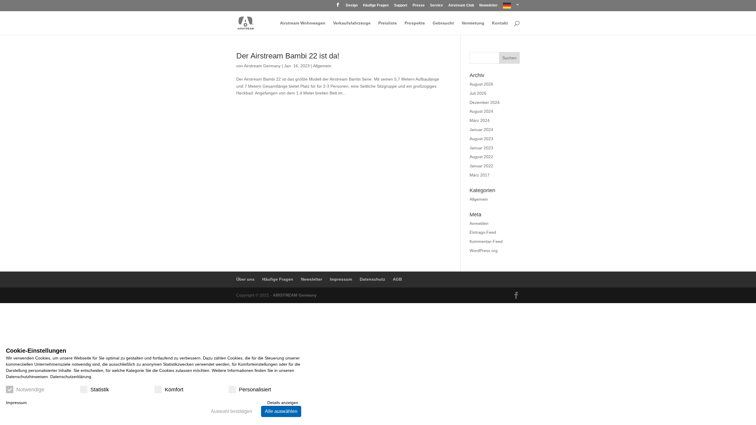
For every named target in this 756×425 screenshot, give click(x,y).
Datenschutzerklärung (70, 376)
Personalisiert (255, 390)
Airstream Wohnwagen (302, 23)
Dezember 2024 (485, 102)
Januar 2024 (481, 129)
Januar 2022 (481, 166)
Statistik (99, 390)
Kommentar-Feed (486, 241)
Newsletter (488, 5)
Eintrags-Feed (483, 232)
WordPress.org (484, 250)
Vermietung (473, 23)
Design (352, 5)
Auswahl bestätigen (231, 411)
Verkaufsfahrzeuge (352, 23)
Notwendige (30, 390)
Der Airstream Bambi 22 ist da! (287, 55)
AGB (397, 279)
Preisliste (387, 23)
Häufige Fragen (376, 5)
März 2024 (480, 120)
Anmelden (479, 223)
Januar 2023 (481, 148)
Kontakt (500, 23)
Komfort (174, 390)
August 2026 (481, 84)
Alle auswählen (281, 411)
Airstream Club (461, 5)
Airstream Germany (262, 65)
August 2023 (481, 138)
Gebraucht (443, 23)
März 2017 (480, 175)
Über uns (245, 279)
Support (400, 5)
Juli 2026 (478, 93)
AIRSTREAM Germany (295, 295)
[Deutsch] (511, 7)
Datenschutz (372, 279)
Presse (419, 5)
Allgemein (322, 65)
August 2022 (481, 156)
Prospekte (415, 23)
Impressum (341, 279)
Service (436, 5)
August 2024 (481, 111)
